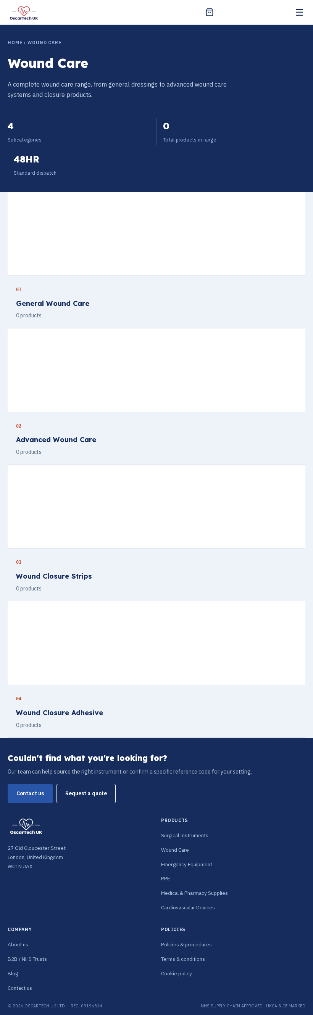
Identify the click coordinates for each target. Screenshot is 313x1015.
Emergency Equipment (186, 864)
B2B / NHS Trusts (27, 958)
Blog (13, 973)
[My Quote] (209, 12)
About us (18, 944)
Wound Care (175, 849)
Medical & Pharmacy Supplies (194, 893)
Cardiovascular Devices (188, 907)
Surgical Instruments (184, 835)
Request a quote (86, 793)
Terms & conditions (183, 958)
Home (15, 42)
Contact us (30, 793)
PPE (165, 878)
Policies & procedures (186, 944)
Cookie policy (176, 973)
